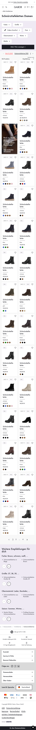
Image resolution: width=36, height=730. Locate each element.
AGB (3, 708)
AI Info (23, 711)
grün (5, 247)
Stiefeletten (17, 626)
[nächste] (27, 539)
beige (22, 120)
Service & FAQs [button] (8, 656)
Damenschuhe (7, 626)
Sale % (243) (9, 53)
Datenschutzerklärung (13, 708)
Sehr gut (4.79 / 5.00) (19, 631)
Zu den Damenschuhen (18, 728)
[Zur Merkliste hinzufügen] (15, 62)
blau (7, 88)
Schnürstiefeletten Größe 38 (9, 578)
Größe (17, 24)
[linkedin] (18, 666)
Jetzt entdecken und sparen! (8, 150)
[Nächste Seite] (9, 566)
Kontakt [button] (6, 652)
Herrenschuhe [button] (7, 676)
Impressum (5, 711)
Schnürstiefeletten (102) (21, 53)
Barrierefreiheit (15, 711)
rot (22, 184)
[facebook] (15, 666)
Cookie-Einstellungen (8, 717)
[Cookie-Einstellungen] (33, 727)
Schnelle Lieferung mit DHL (9, 639)
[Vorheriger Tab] (3, 53)
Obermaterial (8, 35)
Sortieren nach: (31, 57)
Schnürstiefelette (8, 79)
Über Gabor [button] (7, 680)
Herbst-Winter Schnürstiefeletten (9, 613)
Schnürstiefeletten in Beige (10, 560)
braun (3, 88)
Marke (6, 41)
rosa (12, 88)
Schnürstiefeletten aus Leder (11, 595)
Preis (26, 30)
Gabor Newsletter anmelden (20, 2)
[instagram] (12, 666)
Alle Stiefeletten (8, 11)
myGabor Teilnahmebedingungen (12, 714)
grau (24, 120)
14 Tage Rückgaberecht (9, 645)
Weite (22, 35)
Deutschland (25, 687)
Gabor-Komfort (12, 30)
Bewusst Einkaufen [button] (9, 660)
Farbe (6, 24)
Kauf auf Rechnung (27, 645)
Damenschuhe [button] (8, 672)
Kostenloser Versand (26, 639)
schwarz (5, 88)
